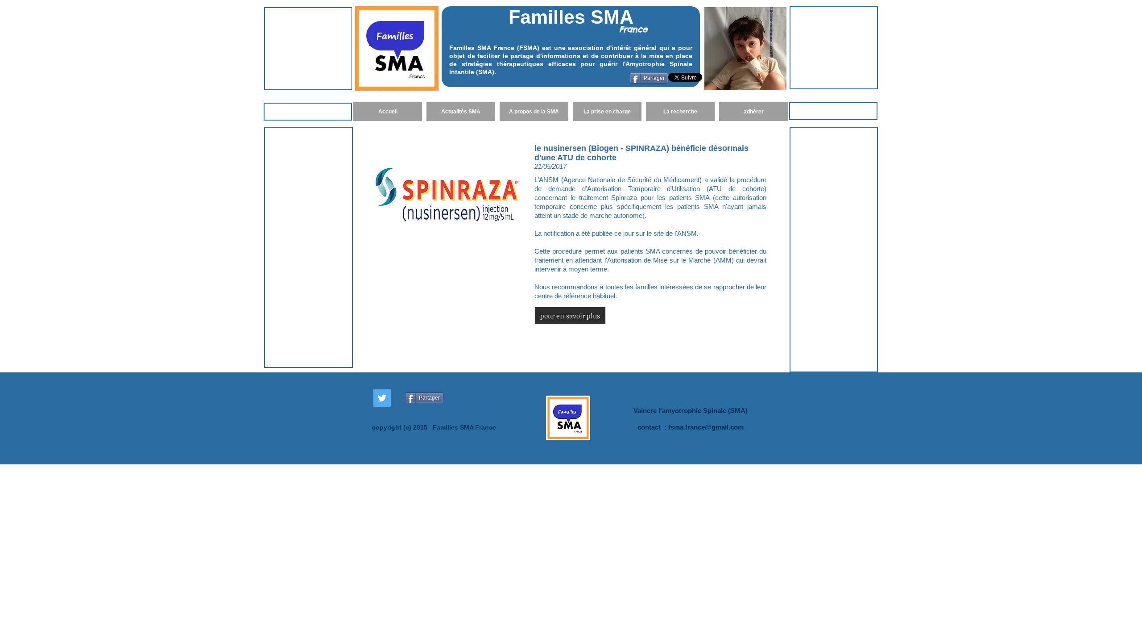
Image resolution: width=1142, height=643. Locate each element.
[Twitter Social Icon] (382, 398)
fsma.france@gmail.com (706, 427)
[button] (570, 316)
